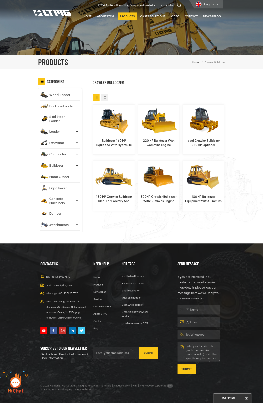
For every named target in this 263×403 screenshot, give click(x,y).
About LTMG (105, 16)
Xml (135, 385)
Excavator (56, 143)
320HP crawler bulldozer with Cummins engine (159, 199)
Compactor (57, 154)
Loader (54, 131)
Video (175, 16)
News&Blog (212, 16)
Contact (191, 16)
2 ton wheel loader (132, 304)
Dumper (55, 213)
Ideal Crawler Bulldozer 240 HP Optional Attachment (203, 143)
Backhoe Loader (61, 106)
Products (127, 16)
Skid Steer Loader (57, 119)
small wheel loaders (133, 276)
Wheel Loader (59, 95)
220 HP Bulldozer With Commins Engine (158, 143)
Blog (96, 328)
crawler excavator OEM (135, 323)
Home (88, 16)
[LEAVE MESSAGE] (246, 398)
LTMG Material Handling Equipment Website (126, 5)
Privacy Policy (122, 385)
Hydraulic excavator (133, 283)
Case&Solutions (152, 16)
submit (148, 352)
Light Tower (58, 188)
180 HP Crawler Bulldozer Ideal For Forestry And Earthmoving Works (114, 199)
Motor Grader (59, 177)
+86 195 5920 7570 (60, 277)
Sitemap (106, 385)
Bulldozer (56, 165)
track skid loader (131, 297)
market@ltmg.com (62, 285)
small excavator (131, 290)
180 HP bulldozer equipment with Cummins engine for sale (203, 199)
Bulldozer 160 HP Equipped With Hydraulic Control (114, 143)
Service (97, 299)
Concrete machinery (57, 201)
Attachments (59, 225)
